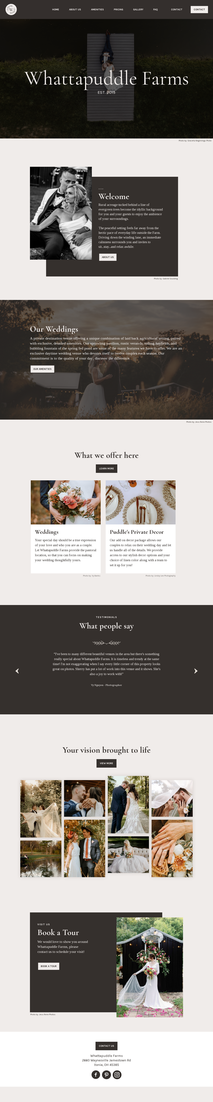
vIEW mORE (106, 763)
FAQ (155, 9)
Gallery (138, 9)
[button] (16, 671)
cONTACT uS (106, 1045)
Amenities (97, 9)
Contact (176, 9)
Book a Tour (49, 966)
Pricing (118, 9)
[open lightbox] (40, 809)
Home (55, 9)
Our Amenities (42, 368)
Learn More (106, 468)
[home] (11, 9)
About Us (75, 9)
